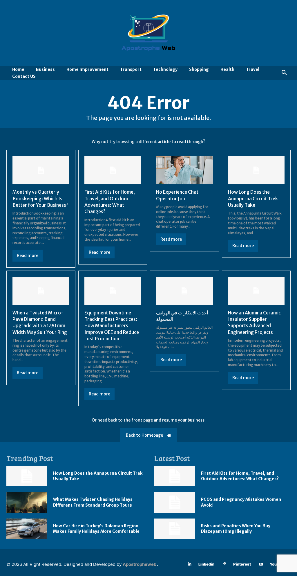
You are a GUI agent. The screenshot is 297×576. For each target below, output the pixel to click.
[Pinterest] (225, 564)
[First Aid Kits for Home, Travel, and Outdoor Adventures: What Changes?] (112, 170)
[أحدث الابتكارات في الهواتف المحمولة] (184, 291)
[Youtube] (261, 564)
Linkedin (206, 564)
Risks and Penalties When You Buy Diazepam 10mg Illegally (235, 528)
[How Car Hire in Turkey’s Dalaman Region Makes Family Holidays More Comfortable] (26, 529)
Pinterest (242, 564)
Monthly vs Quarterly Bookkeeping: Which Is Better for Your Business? (40, 198)
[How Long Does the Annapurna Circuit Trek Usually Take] (256, 170)
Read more (27, 255)
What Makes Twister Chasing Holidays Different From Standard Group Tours (93, 502)
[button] (284, 72)
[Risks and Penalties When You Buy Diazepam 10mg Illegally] (174, 529)
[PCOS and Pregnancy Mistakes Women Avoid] (174, 502)
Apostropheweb (140, 564)
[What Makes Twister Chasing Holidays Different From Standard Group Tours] (26, 502)
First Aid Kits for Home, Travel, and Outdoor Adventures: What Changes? (240, 476)
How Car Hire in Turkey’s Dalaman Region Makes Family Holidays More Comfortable (96, 528)
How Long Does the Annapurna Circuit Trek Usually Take (253, 198)
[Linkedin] (190, 564)
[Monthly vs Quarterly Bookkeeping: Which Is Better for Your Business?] (40, 170)
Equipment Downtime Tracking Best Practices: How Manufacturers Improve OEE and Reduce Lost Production (111, 326)
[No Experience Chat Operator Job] (184, 170)
